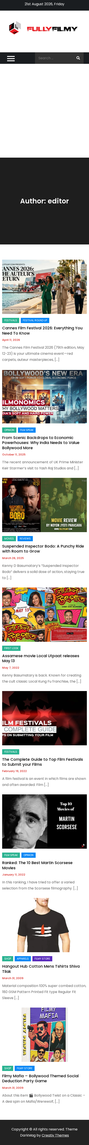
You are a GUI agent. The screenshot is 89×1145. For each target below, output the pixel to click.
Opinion (9, 430)
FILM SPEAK (26, 430)
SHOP (7, 958)
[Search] (78, 58)
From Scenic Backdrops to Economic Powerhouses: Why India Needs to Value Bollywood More (40, 442)
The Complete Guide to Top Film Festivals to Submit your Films (42, 762)
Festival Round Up (35, 320)
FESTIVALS (10, 320)
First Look (11, 648)
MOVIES (9, 538)
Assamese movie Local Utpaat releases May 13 (40, 658)
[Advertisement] (44, 110)
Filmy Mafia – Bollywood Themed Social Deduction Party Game (40, 1078)
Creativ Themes (55, 1135)
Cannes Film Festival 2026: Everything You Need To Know (42, 330)
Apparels (23, 958)
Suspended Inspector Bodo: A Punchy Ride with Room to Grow (43, 548)
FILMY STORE (42, 958)
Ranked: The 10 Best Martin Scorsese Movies (37, 865)
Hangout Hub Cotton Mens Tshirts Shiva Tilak (41, 969)
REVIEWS (25, 538)
